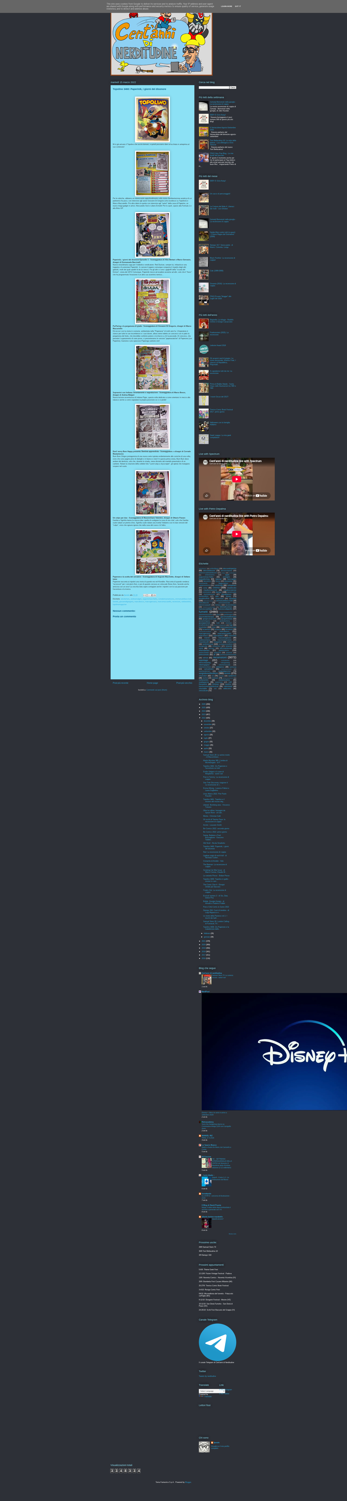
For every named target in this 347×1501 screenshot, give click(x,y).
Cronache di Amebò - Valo (213, 861)
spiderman (232, 676)
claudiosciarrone (230, 590)
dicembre (208, 721)
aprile (206, 748)
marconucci (203, 636)
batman (218, 579)
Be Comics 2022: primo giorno (215, 832)
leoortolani (203, 627)
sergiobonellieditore (208, 673)
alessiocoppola (226, 570)
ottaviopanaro (204, 650)
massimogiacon (225, 638)
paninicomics (224, 650)
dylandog (232, 598)
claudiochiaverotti (210, 590)
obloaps (211, 648)
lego (231, 625)
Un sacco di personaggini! (220, 194)
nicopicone (203, 646)
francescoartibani (205, 609)
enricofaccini (204, 603)
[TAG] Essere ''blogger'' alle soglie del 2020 (220, 297)
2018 (204, 952)
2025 (204, 708)
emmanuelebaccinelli (183, 599)
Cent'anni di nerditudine (212, 973)
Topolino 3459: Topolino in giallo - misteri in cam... (216, 880)
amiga (223, 573)
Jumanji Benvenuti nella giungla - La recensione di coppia (223, 103)
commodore (207, 592)
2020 (204, 945)
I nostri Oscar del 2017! (219, 397)
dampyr (219, 592)
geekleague (228, 614)
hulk (218, 623)
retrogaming (225, 662)
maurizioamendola (224, 640)
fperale (216, 1443)
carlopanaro (231, 585)
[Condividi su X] (149, 595)
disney (228, 596)
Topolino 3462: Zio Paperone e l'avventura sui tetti (215, 767)
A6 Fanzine (206, 1157)
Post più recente (120, 683)
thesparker (203, 684)
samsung (232, 667)
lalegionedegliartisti (220, 625)
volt (215, 688)
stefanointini (186, 602)
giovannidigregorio (126, 602)
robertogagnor (204, 665)
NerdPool (206, 992)
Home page (152, 683)
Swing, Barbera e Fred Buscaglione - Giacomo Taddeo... (213, 837)
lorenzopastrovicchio (228, 627)
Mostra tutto (232, 1234)
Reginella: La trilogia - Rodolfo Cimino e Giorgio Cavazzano (221, 321)
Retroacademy (208, 1122)
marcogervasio (151, 602)
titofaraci (215, 684)
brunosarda (203, 583)
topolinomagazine (119, 604)
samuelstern (209, 669)
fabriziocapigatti (205, 605)
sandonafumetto (226, 669)
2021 (204, 941)
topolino (228, 684)
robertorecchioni (205, 667)
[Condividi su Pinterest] (154, 595)
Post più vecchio (184, 683)
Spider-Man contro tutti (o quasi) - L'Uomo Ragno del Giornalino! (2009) (222, 234)
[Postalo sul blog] (147, 595)
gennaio (207, 937)
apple (227, 575)
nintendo (229, 646)
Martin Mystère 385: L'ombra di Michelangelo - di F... (215, 761)
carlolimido (218, 585)
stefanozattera (224, 680)
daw (217, 596)
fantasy (218, 605)
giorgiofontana (226, 619)
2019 (204, 948)
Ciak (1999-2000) (216, 271)
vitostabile (203, 688)
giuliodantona (225, 621)
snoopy (221, 676)
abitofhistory (202, 568)
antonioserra (209, 575)
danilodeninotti (209, 594)
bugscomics (223, 583)
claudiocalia (231, 588)
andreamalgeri (136, 599)
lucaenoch (207, 629)
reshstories (225, 660)
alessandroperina (229, 568)
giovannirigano (204, 621)
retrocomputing (205, 663)
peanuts (229, 652)
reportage (203, 660)
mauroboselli (204, 642)
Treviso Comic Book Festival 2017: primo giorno (221, 411)
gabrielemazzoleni (206, 614)
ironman (229, 623)
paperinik (217, 652)
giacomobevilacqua (206, 617)
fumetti (115, 602)
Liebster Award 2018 (218, 345)
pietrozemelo (204, 655)
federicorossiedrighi (209, 607)
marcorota (232, 636)
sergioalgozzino (224, 671)
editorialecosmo (208, 601)
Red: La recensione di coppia (214, 852)
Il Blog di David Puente (211, 1205)
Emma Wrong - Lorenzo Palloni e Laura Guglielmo (216, 789)
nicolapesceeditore (226, 644)
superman (219, 682)
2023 (204, 714)
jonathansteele (204, 625)
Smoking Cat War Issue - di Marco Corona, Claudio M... (215, 871)
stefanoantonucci (228, 678)
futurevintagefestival (226, 612)
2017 (204, 955)
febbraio (207, 933)
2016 (204, 958)
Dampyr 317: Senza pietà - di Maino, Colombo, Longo (221, 246)
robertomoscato (224, 665)
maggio (207, 745)
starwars (215, 678)
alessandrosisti (209, 570)
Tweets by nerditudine (207, 1376)
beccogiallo (231, 579)
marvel (207, 638)
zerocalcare (203, 691)
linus (214, 627)
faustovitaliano (231, 605)
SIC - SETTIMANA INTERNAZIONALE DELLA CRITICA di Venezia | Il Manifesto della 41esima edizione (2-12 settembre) (222, 1163)
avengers (226, 577)
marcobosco (139, 602)
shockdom (203, 676)
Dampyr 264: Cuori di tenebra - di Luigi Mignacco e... (216, 911)
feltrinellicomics (226, 607)
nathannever (231, 642)
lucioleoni (229, 629)
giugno (207, 742)
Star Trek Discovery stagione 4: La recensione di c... (215, 784)
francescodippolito (225, 609)
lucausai (218, 629)
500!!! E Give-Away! (218, 115)
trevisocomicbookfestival (208, 686)
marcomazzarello (164, 602)
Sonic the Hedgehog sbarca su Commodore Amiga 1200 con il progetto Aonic (216, 1126)
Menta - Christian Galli (212, 816)
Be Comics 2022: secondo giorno (216, 828)
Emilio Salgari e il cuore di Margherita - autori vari (213, 773)
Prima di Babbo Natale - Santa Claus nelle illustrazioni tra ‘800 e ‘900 (223, 386)
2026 (204, 704)
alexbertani (125, 599)
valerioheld (228, 686)
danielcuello (231, 592)
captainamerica (204, 585)
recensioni (176, 602)
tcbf (230, 682)
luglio (206, 738)
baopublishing (204, 579)
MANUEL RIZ (207, 1136)
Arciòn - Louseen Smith (212, 825)
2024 (204, 711)
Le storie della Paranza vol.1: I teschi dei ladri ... (215, 917)
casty (205, 588)
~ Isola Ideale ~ (208, 1175)
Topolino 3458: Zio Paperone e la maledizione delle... (216, 928)
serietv (227, 673)
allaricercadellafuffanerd (208, 573)
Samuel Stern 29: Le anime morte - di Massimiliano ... (216, 756)
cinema (216, 587)
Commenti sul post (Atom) (156, 690)
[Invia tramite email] (144, 595)
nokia (201, 648)
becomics (207, 581)
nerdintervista (208, 644)
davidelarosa (226, 594)
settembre (208, 731)
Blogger (188, 1482)
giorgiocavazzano (209, 619)
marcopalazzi (218, 636)
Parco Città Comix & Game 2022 (216, 907)
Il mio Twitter (224, 1394)
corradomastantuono (166, 599)
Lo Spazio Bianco (209, 1145)
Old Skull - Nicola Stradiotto (214, 843)
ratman (205, 658)
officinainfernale (226, 648)
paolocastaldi (204, 652)
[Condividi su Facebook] (152, 595)
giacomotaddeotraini (228, 617)
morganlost (217, 642)
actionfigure (214, 568)
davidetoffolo (203, 596)
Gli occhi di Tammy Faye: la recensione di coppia (214, 820)
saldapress (220, 667)
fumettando (206, 1194)
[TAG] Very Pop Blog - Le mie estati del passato (221, 154)
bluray (218, 581)
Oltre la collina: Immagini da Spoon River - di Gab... (214, 811)
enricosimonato (224, 603)
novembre (208, 724)
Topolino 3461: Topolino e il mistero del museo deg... (214, 800)
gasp (218, 614)
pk (215, 655)
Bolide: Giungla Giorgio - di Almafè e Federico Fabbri (214, 902)
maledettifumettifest (205, 631)
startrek (205, 678)
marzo (206, 752)
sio (213, 676)
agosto (207, 735)
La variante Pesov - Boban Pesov (216, 876)
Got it (238, 6)
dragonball (220, 598)
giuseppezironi (204, 623)
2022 (204, 718)
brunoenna (228, 581)
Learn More (226, 6)
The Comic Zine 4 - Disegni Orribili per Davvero (214, 886)
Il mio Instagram (225, 1390)
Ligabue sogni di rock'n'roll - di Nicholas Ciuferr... (215, 857)
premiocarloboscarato (228, 654)
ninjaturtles (216, 646)
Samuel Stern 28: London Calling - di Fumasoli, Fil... (216, 922)
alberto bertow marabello (212, 1217)
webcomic (227, 688)
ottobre (207, 728)
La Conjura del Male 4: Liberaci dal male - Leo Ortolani (222, 207)
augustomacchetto (150, 599)
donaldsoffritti (204, 598)
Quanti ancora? (218, 1219)
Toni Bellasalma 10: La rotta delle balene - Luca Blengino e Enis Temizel (223, 142)
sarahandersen (204, 671)
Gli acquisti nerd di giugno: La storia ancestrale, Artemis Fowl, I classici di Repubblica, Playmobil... (223, 361)
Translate (208, 1396)
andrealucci (232, 573)
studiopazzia (204, 682)
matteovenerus (205, 640)
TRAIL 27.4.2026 (208, 1138)
